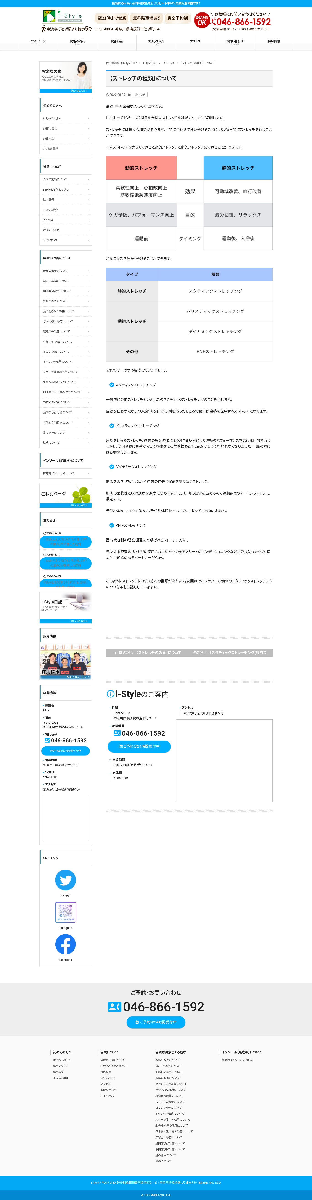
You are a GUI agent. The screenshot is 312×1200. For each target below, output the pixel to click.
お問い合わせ (234, 43)
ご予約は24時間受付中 (139, 746)
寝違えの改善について (56, 331)
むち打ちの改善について (57, 341)
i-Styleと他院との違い (56, 189)
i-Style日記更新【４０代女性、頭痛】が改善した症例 (66, 585)
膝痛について (51, 442)
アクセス (195, 41)
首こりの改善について (56, 351)
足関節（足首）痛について (58, 412)
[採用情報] (66, 662)
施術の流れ (77, 43)
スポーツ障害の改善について (60, 372)
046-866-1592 (139, 733)
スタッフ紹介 (156, 43)
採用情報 (274, 41)
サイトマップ (50, 240)
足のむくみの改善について (58, 311)
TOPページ (38, 43)
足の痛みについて (53, 432)
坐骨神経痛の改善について (59, 382)
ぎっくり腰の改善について (58, 321)
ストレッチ (139, 94)
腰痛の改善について (55, 271)
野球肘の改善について (56, 402)
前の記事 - (147, 653)
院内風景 (48, 199)
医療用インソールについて (58, 473)
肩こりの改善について (56, 281)
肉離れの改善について (56, 291)
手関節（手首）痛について (58, 422)
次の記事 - (232, 653)
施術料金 (117, 41)
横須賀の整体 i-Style (161, 1195)
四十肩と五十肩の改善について (62, 392)
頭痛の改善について (55, 301)
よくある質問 (50, 148)
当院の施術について (55, 179)
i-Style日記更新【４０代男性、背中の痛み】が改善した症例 (65, 542)
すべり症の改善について (57, 361)
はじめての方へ (52, 118)
